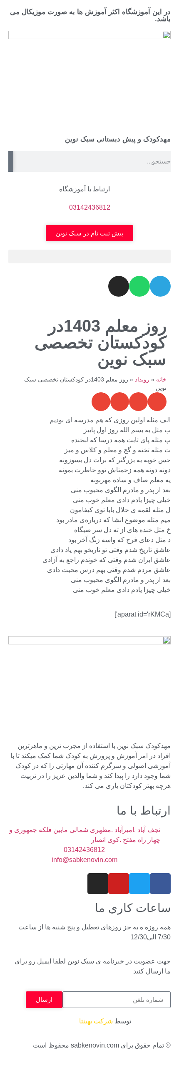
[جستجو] (10, 161)
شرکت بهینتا (96, 1021)
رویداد (142, 379)
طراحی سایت (152, 1021)
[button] (89, 256)
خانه (161, 379)
